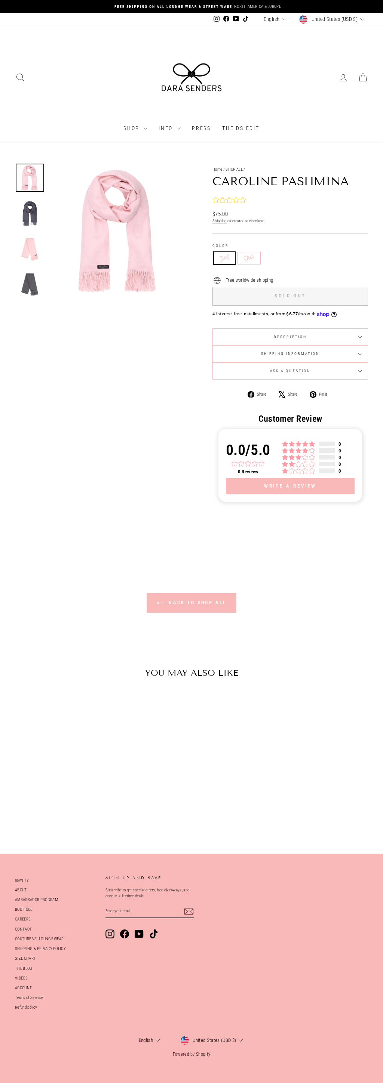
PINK (224, 258)
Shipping (219, 221)
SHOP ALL (234, 169)
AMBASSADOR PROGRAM (36, 899)
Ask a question (290, 370)
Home (217, 169)
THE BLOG (24, 968)
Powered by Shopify (192, 1054)
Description (290, 336)
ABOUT (21, 890)
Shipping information (290, 353)
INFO (167, 128)
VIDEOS (21, 978)
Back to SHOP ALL (197, 602)
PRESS (201, 128)
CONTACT (23, 929)
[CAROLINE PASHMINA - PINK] (51, 809)
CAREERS (23, 919)
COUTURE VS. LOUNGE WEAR (39, 939)
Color (220, 245)
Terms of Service (29, 997)
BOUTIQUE (24, 909)
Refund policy (26, 1007)
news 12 (21, 880)
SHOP (132, 128)
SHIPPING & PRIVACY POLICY (40, 948)
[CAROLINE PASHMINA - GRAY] (61, 809)
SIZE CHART (25, 958)
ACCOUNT (23, 987)
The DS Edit (241, 128)
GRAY (248, 258)
